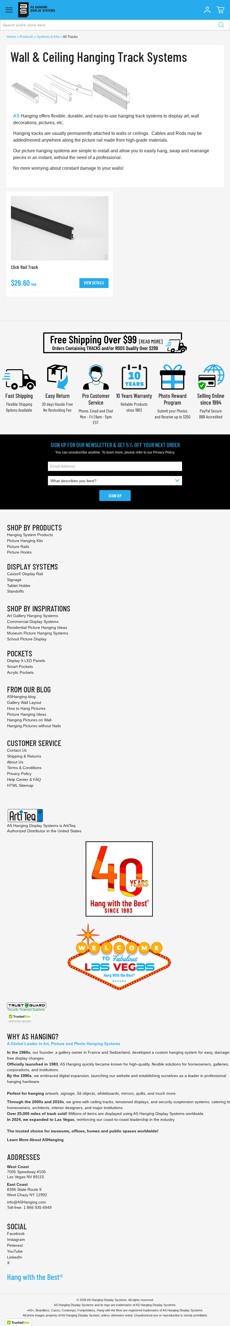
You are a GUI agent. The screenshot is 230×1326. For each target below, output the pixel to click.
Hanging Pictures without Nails (34, 726)
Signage (14, 579)
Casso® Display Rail (25, 574)
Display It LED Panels (26, 660)
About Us (15, 762)
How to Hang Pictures (26, 708)
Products (27, 37)
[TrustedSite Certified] (19, 1018)
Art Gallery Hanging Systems (32, 615)
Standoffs (15, 591)
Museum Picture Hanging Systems (37, 633)
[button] (207, 9)
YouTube (15, 1251)
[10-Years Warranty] (134, 376)
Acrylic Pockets (20, 672)
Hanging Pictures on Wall (29, 720)
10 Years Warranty (134, 395)
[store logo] (36, 9)
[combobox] (115, 25)
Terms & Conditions (24, 767)
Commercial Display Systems (33, 621)
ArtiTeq (69, 825)
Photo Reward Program (172, 399)
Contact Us (17, 750)
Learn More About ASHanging (35, 1139)
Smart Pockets (20, 666)
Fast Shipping (19, 395)
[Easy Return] (57, 376)
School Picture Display (27, 639)
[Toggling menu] (9, 10)
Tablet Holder (19, 585)
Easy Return (57, 395)
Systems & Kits (48, 37)
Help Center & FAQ (24, 779)
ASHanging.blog (21, 696)
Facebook (16, 1233)
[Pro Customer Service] (96, 376)
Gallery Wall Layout (24, 702)
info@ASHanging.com (26, 1202)
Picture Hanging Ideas (26, 714)
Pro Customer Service (96, 399)
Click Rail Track (24, 267)
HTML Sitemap (20, 785)
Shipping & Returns (24, 756)
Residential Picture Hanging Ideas (37, 627)
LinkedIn (14, 1257)
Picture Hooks (19, 552)
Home (12, 37)
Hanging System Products (30, 534)
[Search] (221, 25)
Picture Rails (18, 546)
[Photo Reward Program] (172, 376)
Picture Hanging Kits (25, 540)
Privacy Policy (163, 452)
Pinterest (15, 1245)
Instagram (16, 1239)
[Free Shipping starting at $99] (115, 342)
